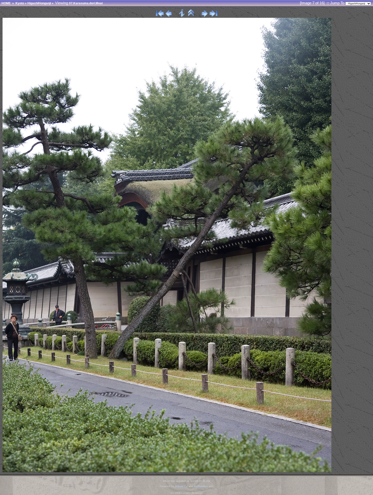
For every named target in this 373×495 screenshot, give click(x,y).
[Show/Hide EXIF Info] (182, 15)
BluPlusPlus (201, 486)
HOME (6, 3)
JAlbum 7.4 (181, 486)
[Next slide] (204, 15)
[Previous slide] (168, 15)
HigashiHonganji (39, 3)
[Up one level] (191, 15)
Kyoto (19, 3)
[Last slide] (213, 15)
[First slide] (160, 15)
